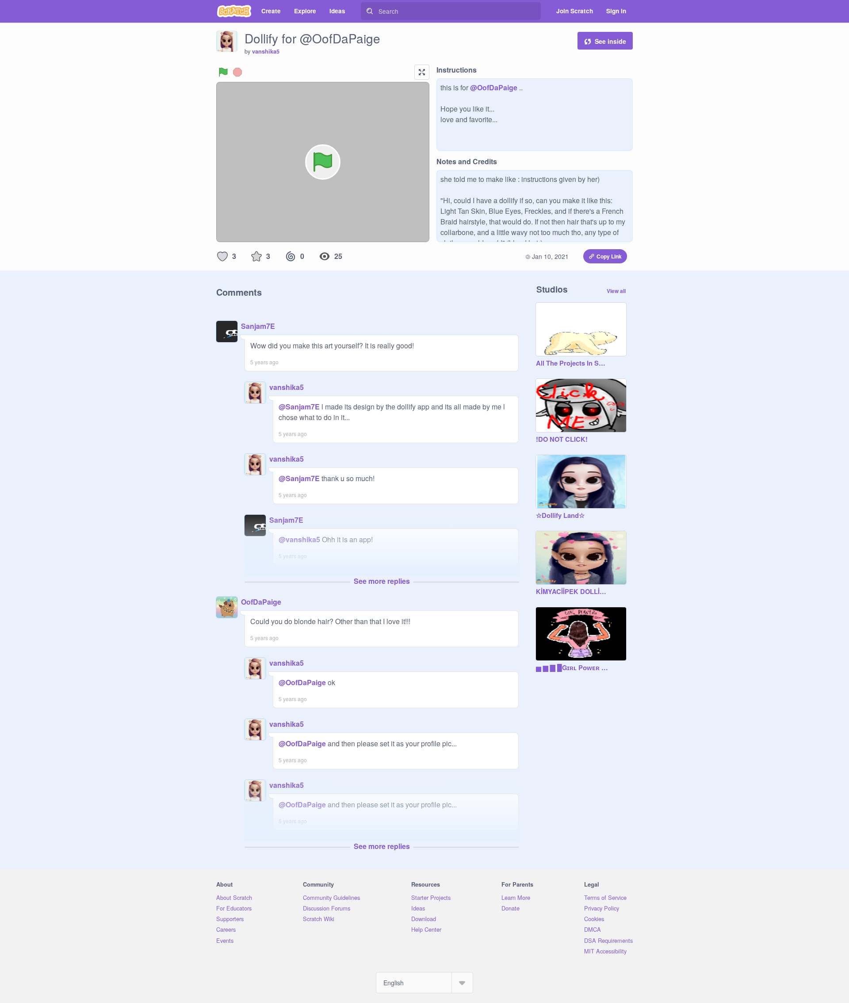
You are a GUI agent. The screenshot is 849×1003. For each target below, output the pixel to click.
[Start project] (223, 72)
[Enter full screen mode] (421, 72)
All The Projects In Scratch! (572, 363)
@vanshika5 (299, 539)
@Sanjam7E (299, 406)
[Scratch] (234, 11)
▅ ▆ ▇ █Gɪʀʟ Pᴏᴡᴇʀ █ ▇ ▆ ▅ (572, 668)
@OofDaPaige (493, 87)
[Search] (370, 11)
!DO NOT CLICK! (562, 440)
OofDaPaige (261, 602)
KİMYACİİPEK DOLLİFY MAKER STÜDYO (572, 592)
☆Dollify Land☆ (560, 516)
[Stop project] (237, 72)
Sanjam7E (258, 326)
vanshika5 (265, 51)
